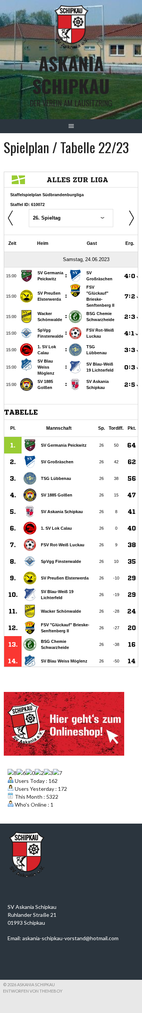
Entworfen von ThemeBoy (32, 990)
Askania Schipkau (71, 74)
